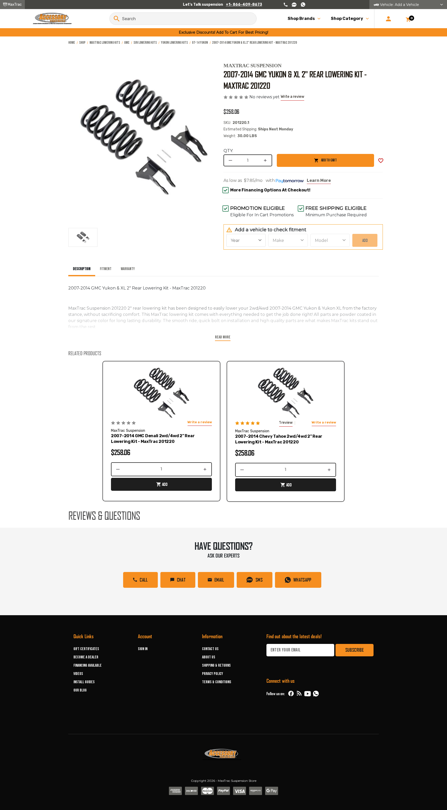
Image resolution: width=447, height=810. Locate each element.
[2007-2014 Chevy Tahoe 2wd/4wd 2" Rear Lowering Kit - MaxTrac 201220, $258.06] (285, 393)
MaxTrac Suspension (252, 65)
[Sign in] (388, 18)
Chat (181, 580)
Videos (78, 673)
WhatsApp (302, 580)
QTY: (228, 150)
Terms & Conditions (216, 682)
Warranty (128, 268)
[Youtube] (308, 693)
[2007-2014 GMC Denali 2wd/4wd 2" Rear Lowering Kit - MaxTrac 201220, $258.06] (161, 393)
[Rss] (299, 693)
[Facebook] (291, 693)
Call (144, 580)
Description (82, 268)
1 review (286, 422)
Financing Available (87, 665)
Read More (222, 337)
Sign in (142, 648)
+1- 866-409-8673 (244, 4)
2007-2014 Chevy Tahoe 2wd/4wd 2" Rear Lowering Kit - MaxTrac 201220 (278, 439)
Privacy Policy (212, 673)
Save (381, 161)
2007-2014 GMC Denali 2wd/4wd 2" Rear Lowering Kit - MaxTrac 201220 (153, 438)
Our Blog (80, 690)
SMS (259, 580)
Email (219, 580)
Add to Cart (307, 162)
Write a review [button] (292, 96)
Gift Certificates (86, 648)
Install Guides (84, 682)
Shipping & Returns (216, 665)
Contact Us (210, 648)
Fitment (105, 268)
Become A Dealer (85, 657)
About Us (208, 657)
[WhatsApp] (316, 694)
